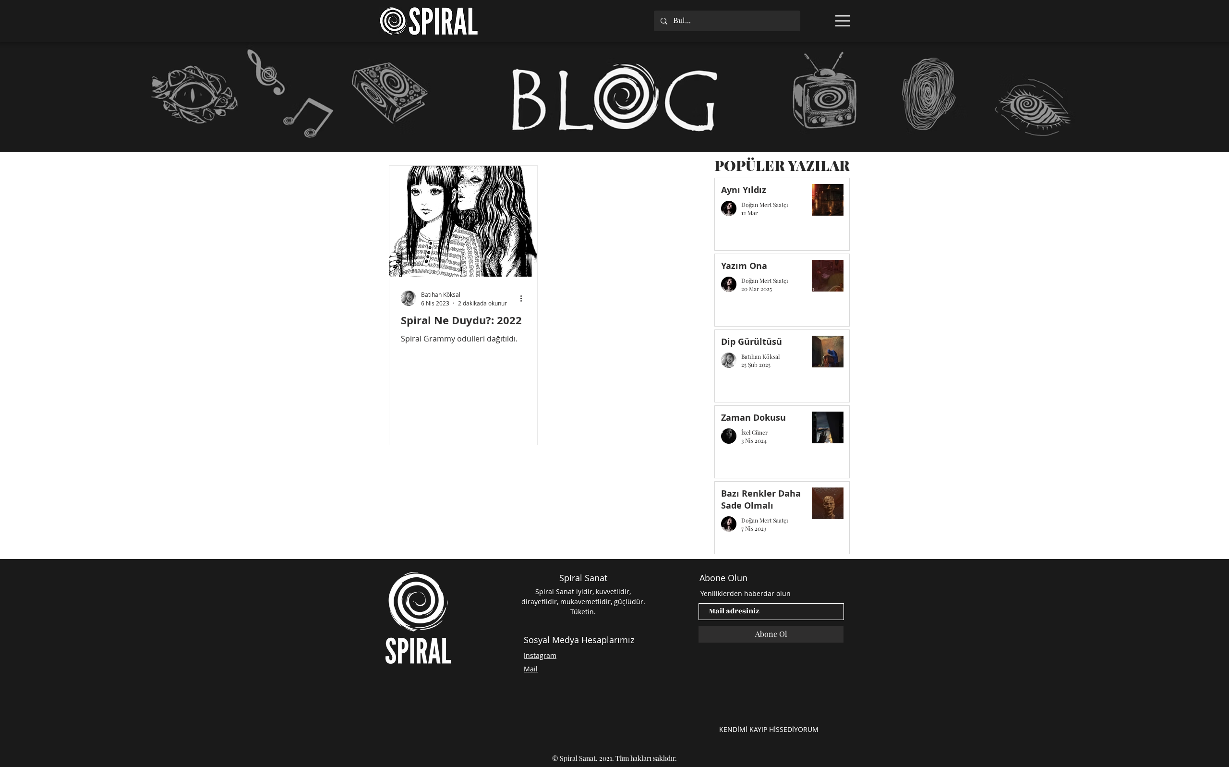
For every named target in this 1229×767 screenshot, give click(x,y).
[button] (842, 20)
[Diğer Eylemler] (524, 298)
